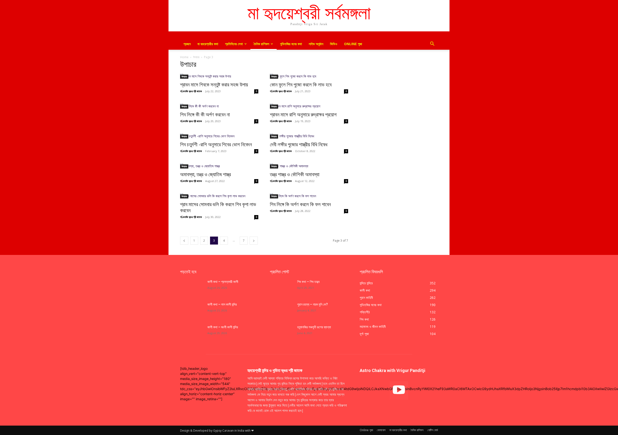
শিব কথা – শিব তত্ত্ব (308, 282)
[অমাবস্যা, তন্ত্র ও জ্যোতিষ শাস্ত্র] (219, 165)
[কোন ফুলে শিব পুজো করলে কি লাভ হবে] (309, 76)
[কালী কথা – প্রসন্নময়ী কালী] (192, 288)
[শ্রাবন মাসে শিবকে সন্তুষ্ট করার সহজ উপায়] (219, 76)
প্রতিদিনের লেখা (234, 44)
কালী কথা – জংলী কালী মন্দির (222, 327)
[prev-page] (184, 241)
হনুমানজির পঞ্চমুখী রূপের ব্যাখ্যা (314, 327)
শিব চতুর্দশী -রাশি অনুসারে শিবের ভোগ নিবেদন (216, 144)
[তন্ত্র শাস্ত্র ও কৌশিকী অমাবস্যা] (309, 165)
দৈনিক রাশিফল (261, 44)
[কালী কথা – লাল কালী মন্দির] (192, 310)
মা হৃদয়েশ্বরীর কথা (207, 44)
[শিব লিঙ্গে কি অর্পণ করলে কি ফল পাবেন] (309, 195)
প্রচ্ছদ (187, 44)
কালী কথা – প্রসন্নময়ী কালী (222, 282)
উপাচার (196, 57)
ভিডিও (333, 44)
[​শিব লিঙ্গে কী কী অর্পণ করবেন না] (219, 106)
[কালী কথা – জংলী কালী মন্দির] (192, 333)
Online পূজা (353, 44)
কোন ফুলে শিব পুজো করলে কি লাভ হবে (300, 85)
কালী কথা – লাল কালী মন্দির (222, 304)
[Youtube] (399, 390)
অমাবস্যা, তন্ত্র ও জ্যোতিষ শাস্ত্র (205, 174)
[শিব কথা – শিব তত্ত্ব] (281, 288)
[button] (432, 44)
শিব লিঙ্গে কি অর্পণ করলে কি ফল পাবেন (300, 204)
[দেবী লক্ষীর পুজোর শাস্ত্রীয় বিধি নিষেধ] (309, 136)
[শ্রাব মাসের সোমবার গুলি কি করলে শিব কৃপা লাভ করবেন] (219, 195)
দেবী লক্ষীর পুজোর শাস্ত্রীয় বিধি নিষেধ (298, 144)
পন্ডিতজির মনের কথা (291, 44)
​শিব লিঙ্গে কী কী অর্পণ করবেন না (205, 115)
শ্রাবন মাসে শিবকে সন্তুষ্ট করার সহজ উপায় (214, 85)
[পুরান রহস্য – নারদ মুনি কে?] (281, 310)
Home (184, 57)
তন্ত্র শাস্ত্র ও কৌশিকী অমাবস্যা (294, 174)
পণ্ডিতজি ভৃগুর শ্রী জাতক (191, 91)
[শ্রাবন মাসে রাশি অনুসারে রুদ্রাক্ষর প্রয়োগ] (309, 106)
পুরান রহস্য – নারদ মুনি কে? (312, 304)
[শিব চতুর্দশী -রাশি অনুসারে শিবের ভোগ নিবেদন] (219, 136)
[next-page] (254, 241)
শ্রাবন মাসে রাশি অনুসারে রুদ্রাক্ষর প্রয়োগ (303, 115)
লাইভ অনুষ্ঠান (316, 44)
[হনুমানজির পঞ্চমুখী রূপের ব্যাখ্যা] (281, 333)
